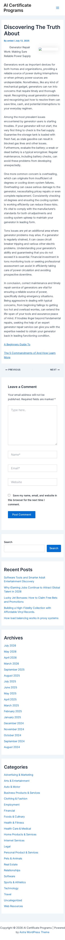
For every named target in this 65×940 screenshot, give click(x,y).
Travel (7, 894)
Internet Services (14, 840)
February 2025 (13, 711)
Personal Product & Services (21, 852)
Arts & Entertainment (16, 780)
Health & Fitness (14, 822)
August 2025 (12, 675)
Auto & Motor (12, 786)
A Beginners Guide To (17, 344)
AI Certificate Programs (17, 8)
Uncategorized (13, 900)
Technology (11, 888)
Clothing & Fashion (15, 798)
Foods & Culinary (14, 816)
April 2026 (10, 657)
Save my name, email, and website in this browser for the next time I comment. (32, 500)
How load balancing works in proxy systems (31, 618)
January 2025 (12, 717)
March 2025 (11, 705)
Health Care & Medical (17, 828)
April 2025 (10, 699)
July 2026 (10, 645)
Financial (9, 810)
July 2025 (10, 681)
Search (8, 542)
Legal (7, 846)
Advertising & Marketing (18, 774)
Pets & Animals (13, 858)
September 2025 (14, 669)
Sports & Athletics (15, 882)
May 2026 (10, 651)
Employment (12, 804)
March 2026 (11, 663)
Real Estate (11, 864)
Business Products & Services (22, 792)
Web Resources (13, 906)
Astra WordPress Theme (34, 932)
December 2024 (14, 723)
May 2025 (10, 693)
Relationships (12, 870)
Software (9, 876)
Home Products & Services (20, 834)
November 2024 (14, 729)
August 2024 (12, 747)
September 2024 (14, 741)
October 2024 (12, 735)
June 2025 (10, 687)
